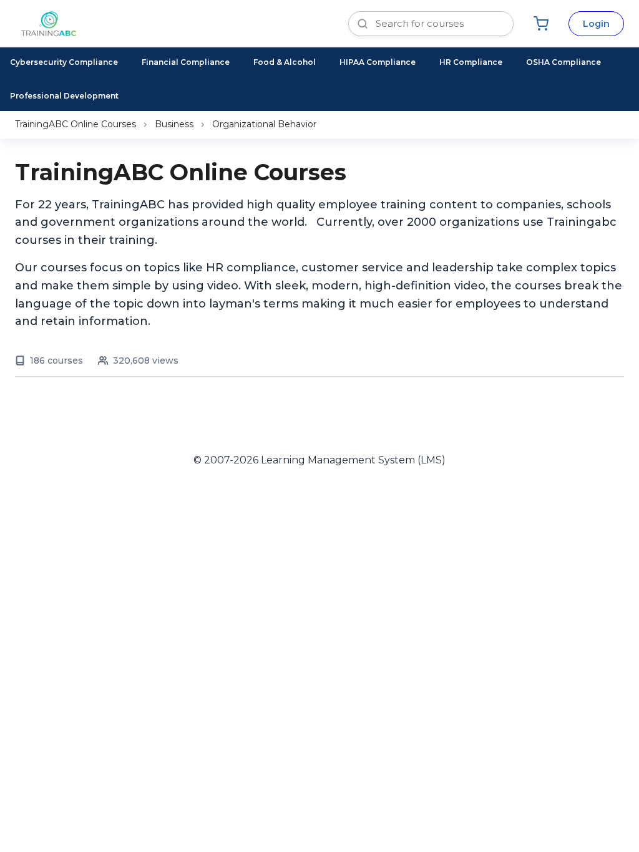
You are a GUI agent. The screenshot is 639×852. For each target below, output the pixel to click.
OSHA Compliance (563, 62)
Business (174, 124)
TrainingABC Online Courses (75, 124)
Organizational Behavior (264, 124)
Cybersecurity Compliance (64, 62)
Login (596, 23)
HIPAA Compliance (377, 62)
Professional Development (64, 95)
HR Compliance (470, 62)
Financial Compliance (186, 62)
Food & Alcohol (284, 62)
